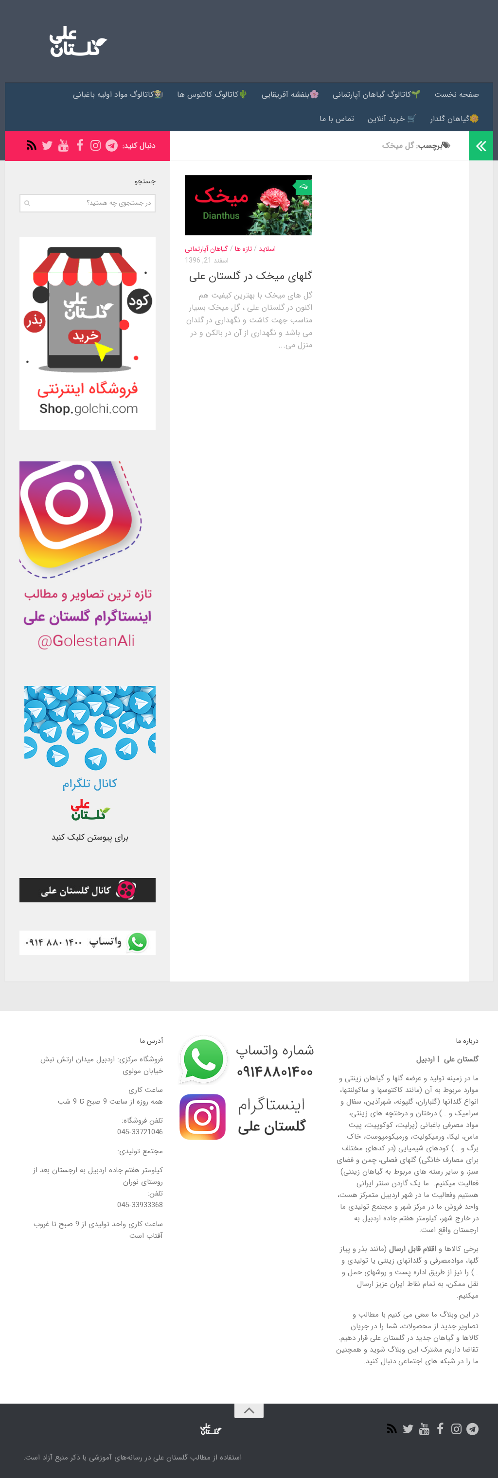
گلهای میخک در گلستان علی (250, 276)
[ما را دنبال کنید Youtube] (63, 146)
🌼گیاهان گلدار (454, 119)
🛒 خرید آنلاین (392, 119)
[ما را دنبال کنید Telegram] (112, 146)
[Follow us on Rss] (31, 146)
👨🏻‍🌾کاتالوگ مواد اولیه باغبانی (118, 94)
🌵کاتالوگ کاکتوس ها (212, 94)
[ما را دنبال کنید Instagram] (95, 146)
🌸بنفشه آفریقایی (290, 94)
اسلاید (267, 249)
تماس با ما (337, 119)
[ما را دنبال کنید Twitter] (47, 146)
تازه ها (243, 249)
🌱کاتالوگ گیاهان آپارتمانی (377, 94)
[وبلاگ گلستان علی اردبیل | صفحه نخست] (74, 41)
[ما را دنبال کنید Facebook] (79, 146)
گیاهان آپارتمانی (206, 249)
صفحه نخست (456, 94)
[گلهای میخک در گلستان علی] (248, 205)
